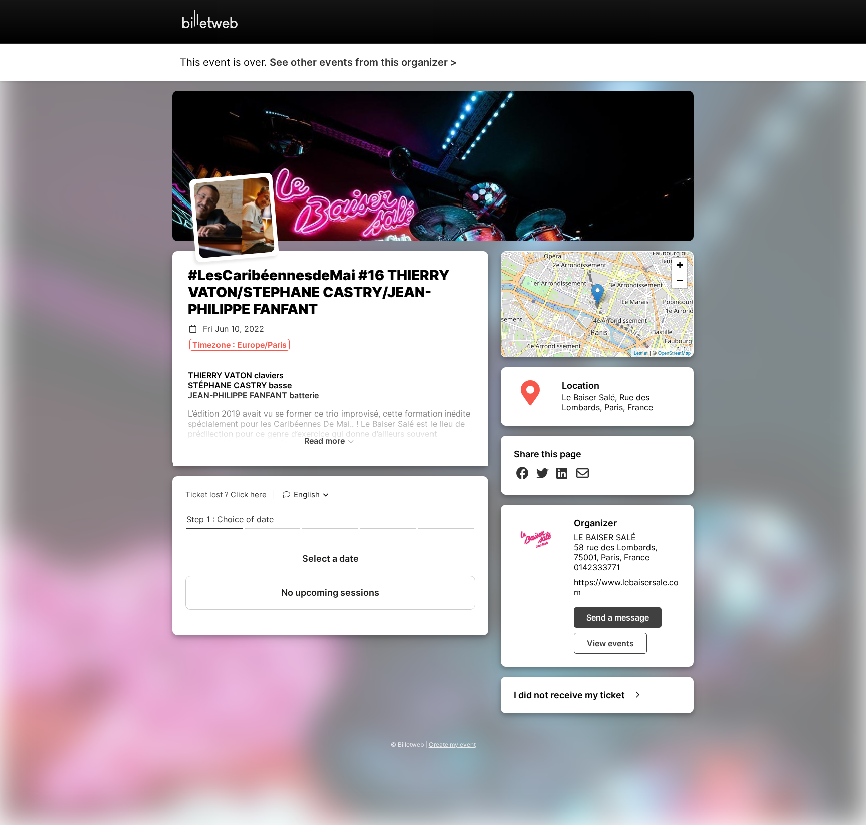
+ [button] (680, 265)
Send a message (617, 617)
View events (610, 643)
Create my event (452, 744)
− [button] (680, 280)
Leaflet (641, 353)
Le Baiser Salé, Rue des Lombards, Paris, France (607, 402)
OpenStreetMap (674, 353)
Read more (325, 441)
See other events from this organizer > (363, 62)
